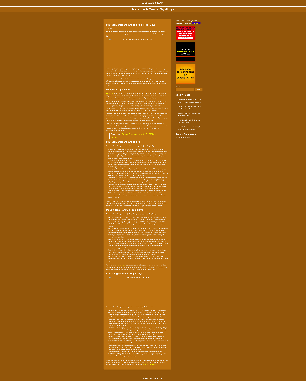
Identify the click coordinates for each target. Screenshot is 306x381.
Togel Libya (109, 93)
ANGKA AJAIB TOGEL (149, 364)
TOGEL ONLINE (110, 21)
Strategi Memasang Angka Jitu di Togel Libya (130, 24)
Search (178, 86)
